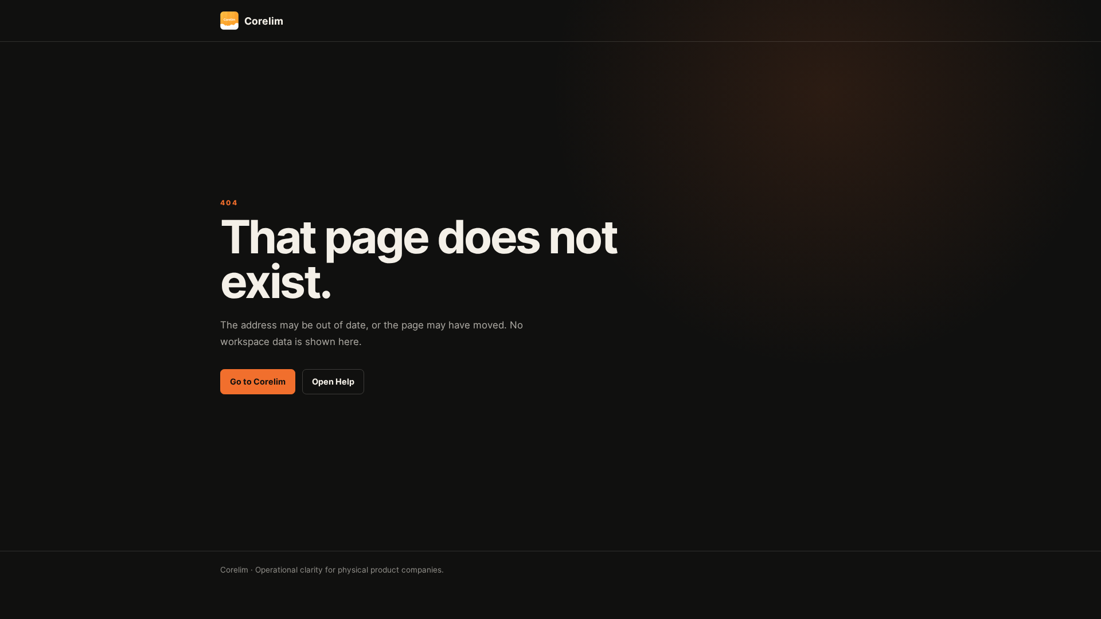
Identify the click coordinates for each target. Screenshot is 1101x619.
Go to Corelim (258, 381)
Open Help (333, 381)
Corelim (263, 21)
